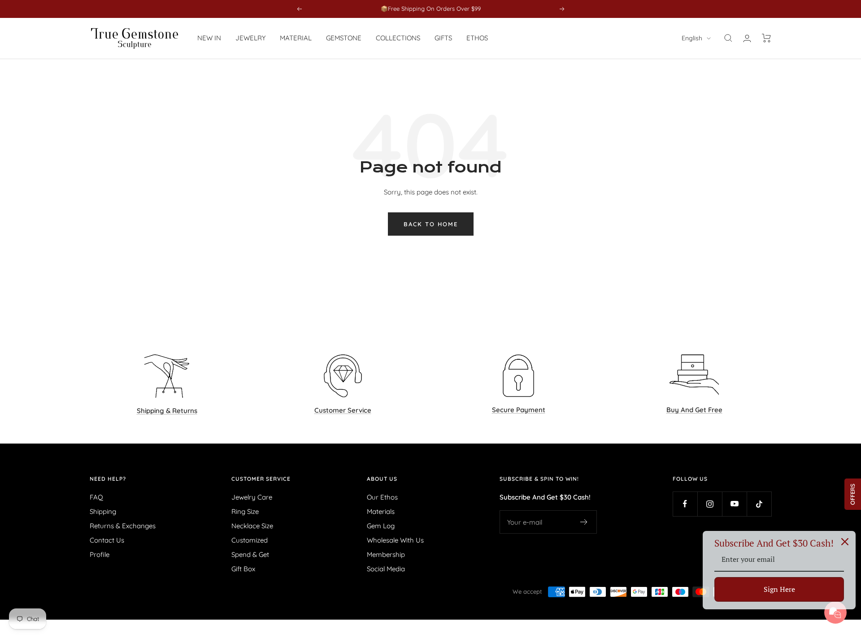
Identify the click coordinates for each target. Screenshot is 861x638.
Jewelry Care (251, 497)
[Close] (845, 541)
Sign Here (779, 589)
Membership (386, 554)
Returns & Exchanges (123, 526)
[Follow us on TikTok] (759, 503)
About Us (382, 479)
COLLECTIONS (398, 38)
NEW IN (209, 38)
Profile (99, 554)
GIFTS (443, 38)
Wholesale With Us (395, 540)
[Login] (747, 38)
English (692, 38)
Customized (249, 540)
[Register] (584, 522)
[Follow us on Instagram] (709, 503)
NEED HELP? (108, 479)
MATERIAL (296, 38)
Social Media (386, 569)
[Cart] (766, 38)
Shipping (103, 511)
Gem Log (381, 526)
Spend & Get (250, 554)
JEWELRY (250, 38)
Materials (381, 511)
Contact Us (107, 540)
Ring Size (245, 511)
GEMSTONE (343, 38)
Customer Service (261, 479)
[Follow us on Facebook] (685, 503)
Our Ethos (382, 497)
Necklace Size (252, 526)
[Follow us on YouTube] (734, 503)
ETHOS (477, 38)
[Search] (728, 38)
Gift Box (243, 569)
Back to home (431, 224)
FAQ (96, 497)
